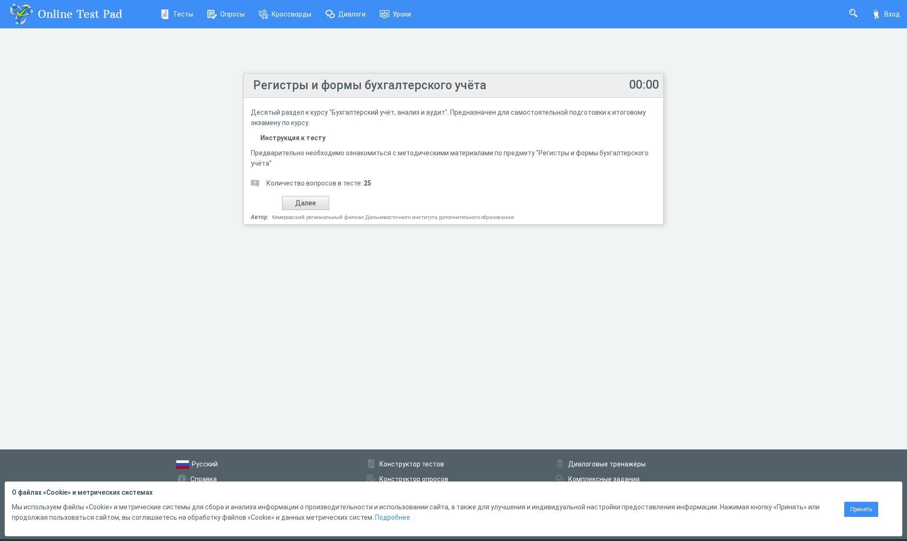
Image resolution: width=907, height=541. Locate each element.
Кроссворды (291, 14)
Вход (892, 14)
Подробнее (392, 517)
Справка (203, 479)
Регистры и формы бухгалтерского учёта (370, 85)
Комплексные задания (604, 479)
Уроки (402, 14)
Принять (861, 509)
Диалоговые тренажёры (607, 464)
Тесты (183, 14)
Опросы (232, 14)
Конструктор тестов (411, 464)
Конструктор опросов (413, 479)
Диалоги (352, 14)
